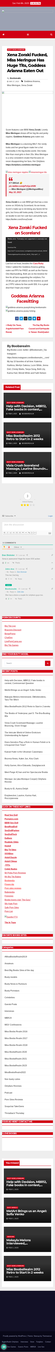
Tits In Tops (10, 922)
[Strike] (13, 532)
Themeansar (47, 1336)
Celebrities (10, 997)
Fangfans (39, 1342)
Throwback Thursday (14, 1113)
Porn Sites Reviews (14, 1099)
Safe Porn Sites (12, 907)
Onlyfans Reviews (13, 1086)
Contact (48, 1342)
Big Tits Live (10, 626)
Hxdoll (8, 846)
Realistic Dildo (12, 842)
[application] (27, 249)
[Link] (28, 532)
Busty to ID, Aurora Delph (16, 789)
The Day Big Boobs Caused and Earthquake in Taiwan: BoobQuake (39, 328)
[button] (51, 34)
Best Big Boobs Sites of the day (19, 970)
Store (32, 1342)
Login (50, 516)
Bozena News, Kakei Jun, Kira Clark (21, 759)
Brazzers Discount (13, 630)
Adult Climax (11, 861)
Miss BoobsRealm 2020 (16, 1052)
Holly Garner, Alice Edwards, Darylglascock (25, 765)
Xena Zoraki (26, 85)
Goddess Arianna (32, 81)
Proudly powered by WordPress (15, 1336)
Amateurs (9, 963)
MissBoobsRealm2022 (15, 1072)
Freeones (9, 896)
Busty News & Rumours (16, 49)
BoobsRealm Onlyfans (10, 1342)
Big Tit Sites (10, 850)
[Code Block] (25, 532)
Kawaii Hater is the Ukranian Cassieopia (23, 752)
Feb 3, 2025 (14, 1248)
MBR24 (8, 1018)
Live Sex (41, 1347)
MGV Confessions (13, 1025)
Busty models (11, 977)
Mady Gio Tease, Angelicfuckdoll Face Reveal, (15, 328)
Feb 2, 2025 (14, 1277)
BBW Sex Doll (11, 823)
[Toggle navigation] (28, 34)
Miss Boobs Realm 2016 (16, 1031)
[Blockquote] (22, 532)
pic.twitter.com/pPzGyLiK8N (22, 186)
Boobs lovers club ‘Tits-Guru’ (18, 900)
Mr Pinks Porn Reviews (15, 873)
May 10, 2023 (15, 192)
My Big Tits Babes (13, 877)
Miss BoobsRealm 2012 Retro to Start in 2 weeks (24, 437)
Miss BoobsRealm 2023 (16, 1065)
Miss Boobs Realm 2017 (16, 1038)
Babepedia (10, 892)
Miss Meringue (13, 85)
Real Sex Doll (11, 815)
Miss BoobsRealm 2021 (16, 1059)
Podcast (8, 1093)
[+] (35, 533)
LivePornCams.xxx (13, 641)
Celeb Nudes (11, 869)
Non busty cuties (12, 1079)
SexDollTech (11, 834)
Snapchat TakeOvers (14, 1106)
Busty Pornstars (12, 991)
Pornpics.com (11, 819)
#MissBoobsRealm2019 (16, 957)
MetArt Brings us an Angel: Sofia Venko (23, 690)
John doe (20, 592)
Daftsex (8, 838)
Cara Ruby (38, 263)
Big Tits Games (11, 645)
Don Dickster (22, 572)
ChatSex (9, 637)
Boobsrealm (15, 78)
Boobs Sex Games (9, 1347)
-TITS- (7, 865)
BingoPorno (10, 634)
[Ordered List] (16, 532)
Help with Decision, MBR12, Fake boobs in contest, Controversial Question (26, 409)
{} (32, 533)
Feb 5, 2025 (14, 1189)
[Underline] (10, 532)
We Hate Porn (11, 904)
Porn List (9, 911)
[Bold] (4, 532)
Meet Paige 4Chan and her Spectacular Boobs (26, 772)
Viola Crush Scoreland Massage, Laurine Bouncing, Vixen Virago (27, 469)
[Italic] (7, 532)
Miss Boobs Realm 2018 (16, 1045)
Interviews (9, 1011)
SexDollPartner (12, 830)
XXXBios (9, 854)
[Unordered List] (19, 532)
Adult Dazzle (11, 857)
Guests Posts (11, 1004)
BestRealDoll (11, 827)
